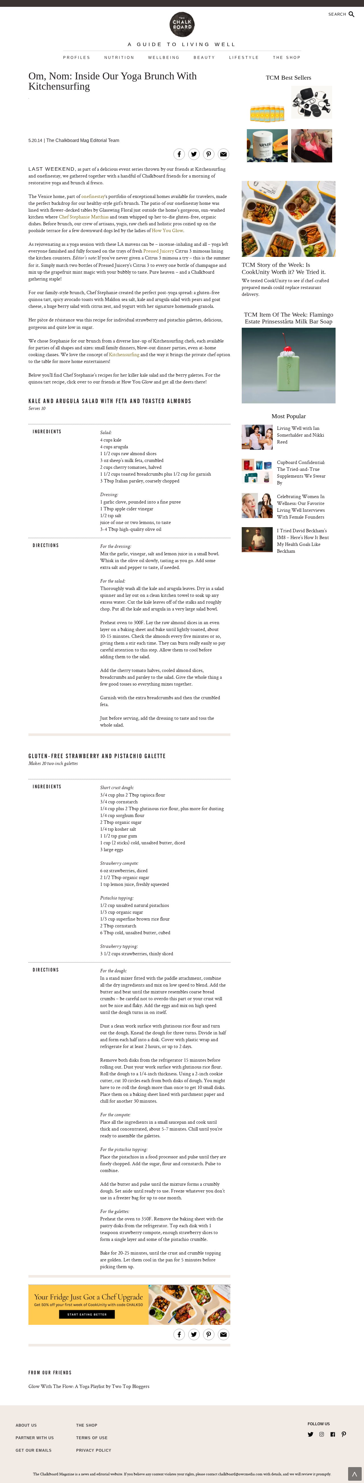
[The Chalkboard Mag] (182, 23)
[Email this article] (223, 154)
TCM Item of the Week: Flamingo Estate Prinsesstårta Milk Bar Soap (288, 318)
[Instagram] (321, 1433)
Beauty (205, 57)
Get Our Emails (34, 1450)
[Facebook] (333, 1433)
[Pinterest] (344, 1433)
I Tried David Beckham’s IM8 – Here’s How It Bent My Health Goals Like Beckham (303, 540)
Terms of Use (92, 1438)
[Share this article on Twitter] (194, 154)
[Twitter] (310, 1433)
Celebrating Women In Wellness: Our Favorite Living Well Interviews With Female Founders (301, 506)
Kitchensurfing (124, 354)
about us (26, 1425)
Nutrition (119, 57)
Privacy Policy (93, 1450)
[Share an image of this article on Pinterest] (208, 154)
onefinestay (93, 196)
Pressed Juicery (158, 250)
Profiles (77, 57)
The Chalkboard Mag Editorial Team (82, 140)
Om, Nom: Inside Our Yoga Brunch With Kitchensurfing (112, 81)
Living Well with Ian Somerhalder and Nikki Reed (300, 435)
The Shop (287, 57)
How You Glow (167, 230)
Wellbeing (164, 57)
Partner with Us (35, 1438)
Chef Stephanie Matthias (84, 216)
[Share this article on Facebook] (179, 154)
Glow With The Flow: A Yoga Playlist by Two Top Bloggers (88, 1386)
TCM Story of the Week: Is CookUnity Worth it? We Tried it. (284, 268)
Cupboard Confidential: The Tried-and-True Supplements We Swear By (301, 472)
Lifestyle (244, 57)
